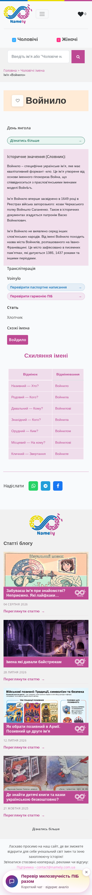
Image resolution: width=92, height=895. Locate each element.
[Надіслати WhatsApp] (33, 486)
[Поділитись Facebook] (58, 486)
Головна (11, 70)
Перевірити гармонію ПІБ (31, 296)
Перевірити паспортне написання (38, 287)
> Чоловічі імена (31, 70)
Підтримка (25, 867)
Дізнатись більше (24, 140)
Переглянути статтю (24, 611)
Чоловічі (28, 39)
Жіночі (68, 39)
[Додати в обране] (17, 100)
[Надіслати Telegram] (45, 486)
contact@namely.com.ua (56, 867)
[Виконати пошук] (78, 56)
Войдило (17, 339)
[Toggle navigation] (42, 14)
